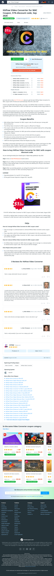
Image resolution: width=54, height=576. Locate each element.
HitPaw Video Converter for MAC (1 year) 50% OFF (19, 389)
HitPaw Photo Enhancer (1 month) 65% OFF (17, 401)
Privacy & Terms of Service (30, 566)
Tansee (16, 527)
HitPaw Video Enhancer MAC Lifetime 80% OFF (18, 405)
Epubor (16, 531)
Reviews (26, 22)
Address (29, 512)
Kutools (16, 505)
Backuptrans (17, 523)
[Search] (37, 2)
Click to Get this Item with (27, 70)
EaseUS (16, 510)
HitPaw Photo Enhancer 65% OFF (14, 378)
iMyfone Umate (5, 525)
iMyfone (16, 518)
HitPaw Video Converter (26, 365)
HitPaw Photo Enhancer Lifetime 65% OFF (17, 403)
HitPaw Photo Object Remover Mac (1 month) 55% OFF (20, 399)
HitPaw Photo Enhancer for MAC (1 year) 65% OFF (19, 409)
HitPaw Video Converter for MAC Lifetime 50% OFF (19, 391)
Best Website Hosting (33, 508)
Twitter (30, 549)
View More (6, 429)
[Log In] (52, 2)
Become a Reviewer (45, 514)
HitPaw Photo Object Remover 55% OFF (16, 380)
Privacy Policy (29, 496)
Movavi (16, 507)
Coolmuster (4, 508)
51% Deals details (8, 22)
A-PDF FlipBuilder (18, 534)
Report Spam (44, 507)
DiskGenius (4, 527)
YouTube (27, 549)
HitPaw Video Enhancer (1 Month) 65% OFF (17, 387)
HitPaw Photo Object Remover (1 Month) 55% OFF (19, 395)
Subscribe (45, 493)
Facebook (24, 549)
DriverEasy (3, 507)
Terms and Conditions (38, 496)
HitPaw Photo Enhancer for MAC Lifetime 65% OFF (19, 413)
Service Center (31, 510)
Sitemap (42, 508)
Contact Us (30, 514)
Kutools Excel (4, 516)
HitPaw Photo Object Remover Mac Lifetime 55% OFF (20, 397)
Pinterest (33, 549)
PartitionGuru (4, 519)
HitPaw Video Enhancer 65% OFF (14, 384)
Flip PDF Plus (4, 529)
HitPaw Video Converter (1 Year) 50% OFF (16, 407)
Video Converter (9, 365)
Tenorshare (17, 508)
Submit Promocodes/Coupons (47, 512)
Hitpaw (16, 365)
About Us (30, 505)
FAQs (18, 22)
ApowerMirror (4, 534)
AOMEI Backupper (5, 523)
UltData (3, 514)
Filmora (3, 505)
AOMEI (16, 514)
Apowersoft (17, 532)
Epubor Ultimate (5, 531)
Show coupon (18, 59)
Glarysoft (16, 519)
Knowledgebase (44, 510)
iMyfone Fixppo (5, 532)
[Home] (13, 6)
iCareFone (3, 512)
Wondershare (17, 512)
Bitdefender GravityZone (7, 510)
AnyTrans (3, 518)
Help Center (43, 505)
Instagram (20, 549)
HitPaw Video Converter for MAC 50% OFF (17, 415)
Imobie (16, 525)
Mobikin (16, 529)
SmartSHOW (4, 521)
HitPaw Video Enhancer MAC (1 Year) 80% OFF (18, 393)
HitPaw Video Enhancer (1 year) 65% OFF (16, 417)
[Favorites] (48, 2)
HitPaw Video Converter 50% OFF (14, 382)
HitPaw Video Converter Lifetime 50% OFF (17, 411)
